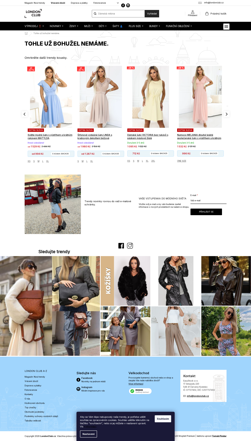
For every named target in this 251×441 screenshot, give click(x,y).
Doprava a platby (79, 3)
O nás (27, 398)
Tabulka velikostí (33, 420)
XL (47, 161)
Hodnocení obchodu (35, 403)
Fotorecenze (99, 3)
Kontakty (29, 394)
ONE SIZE (181, 161)
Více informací (136, 384)
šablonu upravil (212, 436)
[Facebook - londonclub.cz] (123, 5)
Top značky (30, 407)
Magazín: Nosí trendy (35, 3)
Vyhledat (152, 13)
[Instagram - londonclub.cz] (128, 5)
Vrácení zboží (58, 3)
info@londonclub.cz (198, 396)
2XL (153, 161)
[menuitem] (34, 26)
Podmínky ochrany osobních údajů (41, 416)
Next (226, 114)
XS (29, 161)
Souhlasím (163, 418)
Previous (25, 114)
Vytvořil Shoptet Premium (183, 436)
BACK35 (60, 153)
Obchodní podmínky (34, 412)
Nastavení (88, 434)
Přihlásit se (206, 211)
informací (91, 426)
